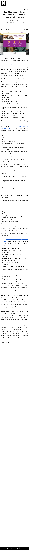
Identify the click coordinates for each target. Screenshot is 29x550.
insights (16, 20)
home (11, 20)
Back (26, 9)
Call (7, 548)
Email (14, 548)
